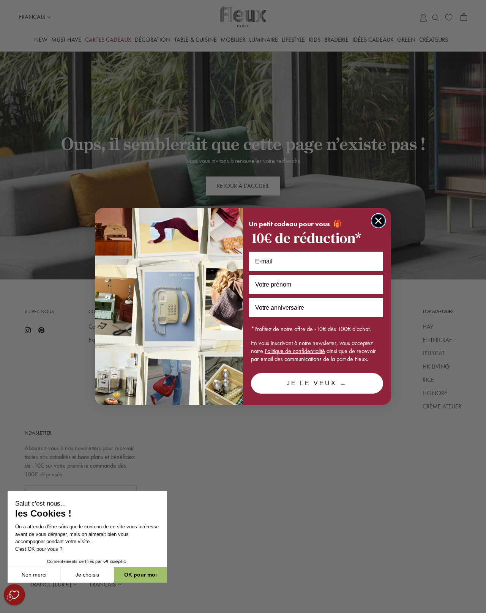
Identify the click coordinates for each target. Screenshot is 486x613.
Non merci (34, 575)
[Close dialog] (378, 220)
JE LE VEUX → (317, 383)
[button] (7, 608)
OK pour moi (140, 575)
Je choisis (87, 575)
